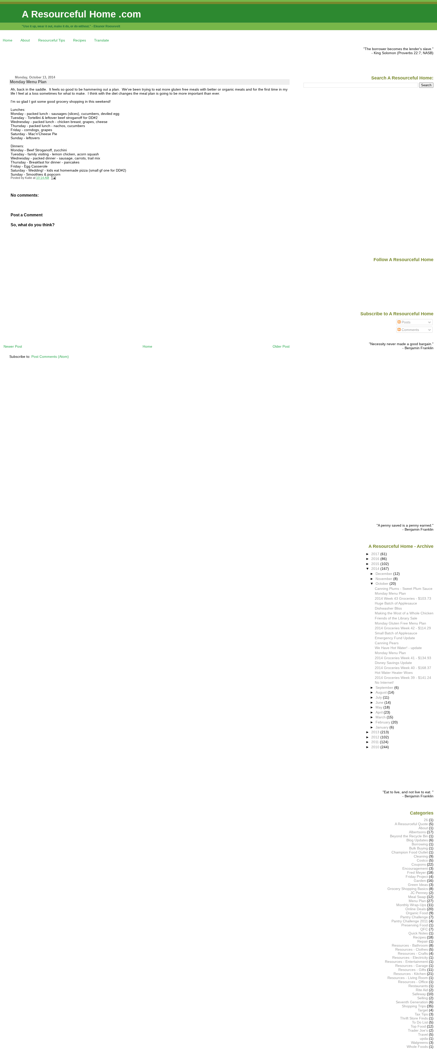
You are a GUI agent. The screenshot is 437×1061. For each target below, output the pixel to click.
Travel (423, 1034)
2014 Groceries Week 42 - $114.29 (403, 628)
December (384, 574)
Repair (422, 941)
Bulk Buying (418, 848)
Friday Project (417, 877)
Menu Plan (417, 901)
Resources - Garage (411, 966)
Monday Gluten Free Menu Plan (400, 623)
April (380, 712)
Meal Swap (417, 897)
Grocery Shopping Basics (407, 889)
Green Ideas (418, 885)
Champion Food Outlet (409, 852)
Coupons (418, 864)
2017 (375, 554)
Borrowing (420, 844)
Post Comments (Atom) (50, 357)
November (384, 579)
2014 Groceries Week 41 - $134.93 (403, 658)
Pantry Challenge (414, 917)
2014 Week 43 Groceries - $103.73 (403, 598)
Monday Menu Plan (28, 82)
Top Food (418, 1026)
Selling (422, 998)
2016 (375, 559)
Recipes (79, 40)
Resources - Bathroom (410, 945)
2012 (375, 737)
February (383, 722)
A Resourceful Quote (411, 824)
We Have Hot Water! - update (398, 648)
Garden (420, 881)
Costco (422, 860)
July (379, 697)
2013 (375, 732)
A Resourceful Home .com (81, 14)
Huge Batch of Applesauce (396, 603)
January (382, 727)
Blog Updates (417, 840)
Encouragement (415, 868)
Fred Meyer (416, 872)
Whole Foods (417, 1047)
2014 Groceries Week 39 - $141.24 (403, 678)
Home (7, 40)
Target (423, 1010)
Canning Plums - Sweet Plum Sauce (403, 589)
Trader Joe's (418, 1030)
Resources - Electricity (410, 957)
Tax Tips (421, 1014)
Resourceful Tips (51, 40)
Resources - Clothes (411, 949)
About (25, 40)
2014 (375, 569)
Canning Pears (387, 643)
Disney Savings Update (393, 663)
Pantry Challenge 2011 (409, 921)
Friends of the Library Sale (396, 618)
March (381, 717)
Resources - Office (413, 982)
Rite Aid (422, 990)
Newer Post (13, 346)
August (382, 692)
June (380, 702)
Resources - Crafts (413, 953)
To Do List (420, 1022)
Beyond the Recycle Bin (409, 836)
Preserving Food (414, 925)
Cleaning (421, 856)
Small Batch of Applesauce (396, 633)
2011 (375, 742)
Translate (101, 40)
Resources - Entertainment (406, 962)
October (382, 583)
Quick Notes (418, 933)
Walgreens (419, 1043)
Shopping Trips (414, 1006)
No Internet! (384, 682)
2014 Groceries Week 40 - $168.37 (403, 668)
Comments (410, 330)
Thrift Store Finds (414, 1018)
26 (426, 820)
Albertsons (417, 832)
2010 (375, 747)
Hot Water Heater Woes (394, 673)
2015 (375, 564)
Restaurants (418, 986)
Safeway (419, 994)
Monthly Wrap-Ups (411, 905)
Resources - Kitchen (410, 974)
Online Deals (415, 909)
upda (424, 1038)
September (385, 687)
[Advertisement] (96, 58)
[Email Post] (53, 177)
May (379, 707)
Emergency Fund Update (395, 638)
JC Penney (419, 893)
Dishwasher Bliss (388, 608)
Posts (405, 322)
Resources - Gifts (412, 970)
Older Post (281, 346)
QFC (424, 929)
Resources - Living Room (407, 978)
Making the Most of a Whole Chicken (404, 613)
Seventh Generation (412, 1002)
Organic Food (417, 913)
